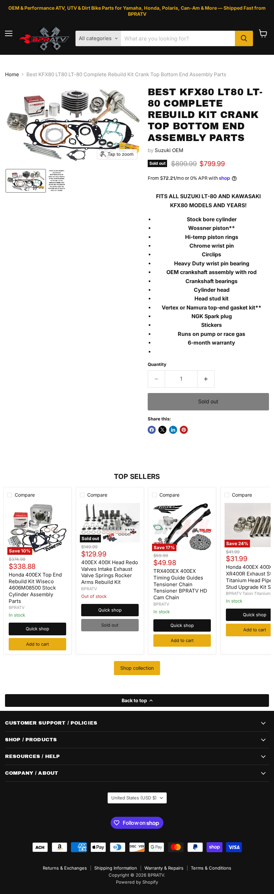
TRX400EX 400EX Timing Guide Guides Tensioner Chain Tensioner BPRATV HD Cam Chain (180, 584)
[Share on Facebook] (152, 430)
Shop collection (137, 668)
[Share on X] (162, 430)
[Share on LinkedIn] (173, 430)
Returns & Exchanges (65, 868)
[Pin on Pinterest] (184, 430)
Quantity (157, 364)
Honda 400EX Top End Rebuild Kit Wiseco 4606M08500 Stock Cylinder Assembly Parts (35, 587)
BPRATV (16, 607)
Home (12, 74)
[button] (25, 180)
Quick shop (37, 628)
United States (134, 797)
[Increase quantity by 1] (206, 379)
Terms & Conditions (211, 868)
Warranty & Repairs (163, 868)
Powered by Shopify (137, 882)
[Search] (244, 38)
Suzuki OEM (169, 150)
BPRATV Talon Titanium (248, 593)
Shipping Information (115, 868)
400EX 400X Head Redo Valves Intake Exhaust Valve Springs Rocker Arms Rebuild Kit (109, 572)
